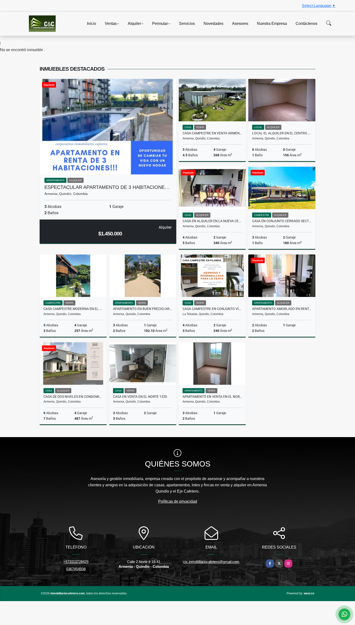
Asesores (240, 23)
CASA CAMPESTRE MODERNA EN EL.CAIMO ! (73, 309)
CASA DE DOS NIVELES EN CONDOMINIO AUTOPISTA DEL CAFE (73, 396)
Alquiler (134, 23)
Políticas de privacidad (177, 501)
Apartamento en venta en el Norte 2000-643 (212, 396)
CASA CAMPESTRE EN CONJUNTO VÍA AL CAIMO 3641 (212, 309)
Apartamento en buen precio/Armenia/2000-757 (142, 309)
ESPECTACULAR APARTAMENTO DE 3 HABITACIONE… (107, 187)
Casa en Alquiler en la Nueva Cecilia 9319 (212, 221)
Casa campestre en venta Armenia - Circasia (212, 133)
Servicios (187, 23)
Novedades (213, 23)
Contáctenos (306, 23)
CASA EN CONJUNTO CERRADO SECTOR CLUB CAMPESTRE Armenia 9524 (282, 221)
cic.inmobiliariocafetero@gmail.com (211, 562)
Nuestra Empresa (272, 23)
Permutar (160, 23)
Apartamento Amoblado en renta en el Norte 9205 (282, 309)
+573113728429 (75, 562)
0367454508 (75, 569)
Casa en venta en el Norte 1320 (140, 396)
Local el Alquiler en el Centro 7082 (282, 133)
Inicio (91, 23)
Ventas (111, 23)
